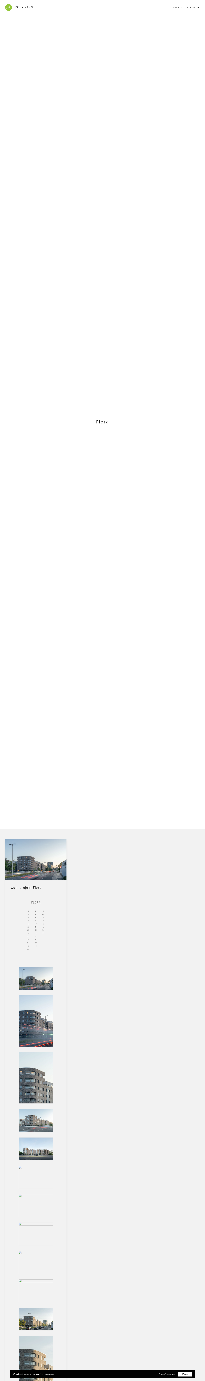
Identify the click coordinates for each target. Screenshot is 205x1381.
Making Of (193, 7)
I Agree (185, 1374)
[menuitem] (178, 7)
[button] (35, 859)
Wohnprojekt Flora (26, 887)
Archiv (177, 7)
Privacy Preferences (167, 1374)
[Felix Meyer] (19, 7)
